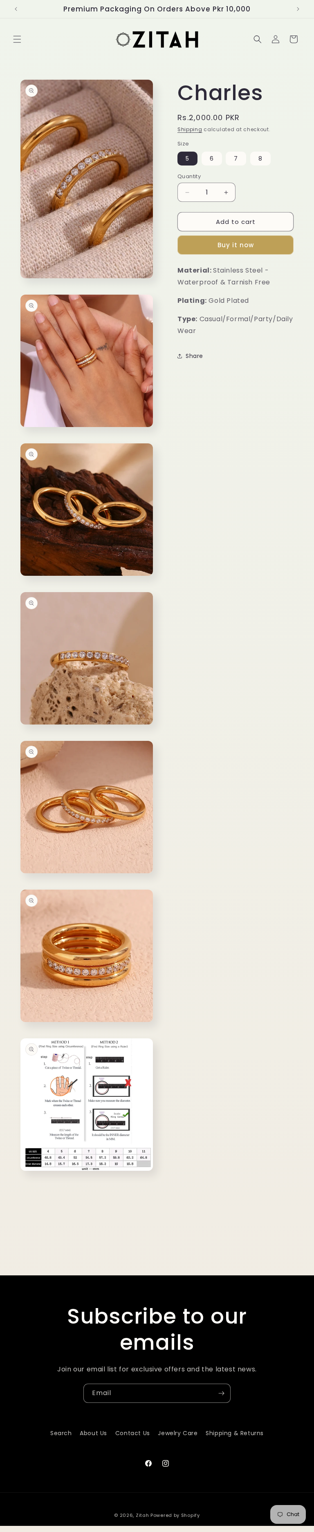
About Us (93, 1433)
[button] (17, 39)
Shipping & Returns (235, 1433)
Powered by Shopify (175, 1515)
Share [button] (194, 356)
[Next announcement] (298, 9)
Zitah (142, 1515)
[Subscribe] (221, 1393)
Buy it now (236, 245)
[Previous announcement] (16, 9)
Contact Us (132, 1433)
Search (61, 1433)
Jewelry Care (177, 1433)
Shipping (189, 129)
